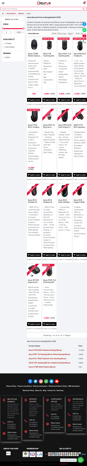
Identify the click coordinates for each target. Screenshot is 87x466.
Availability (9, 39)
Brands (7, 53)
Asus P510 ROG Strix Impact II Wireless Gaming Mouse (65, 126)
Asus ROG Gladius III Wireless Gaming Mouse (47, 201)
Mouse (21, 13)
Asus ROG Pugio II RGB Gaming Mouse (79, 201)
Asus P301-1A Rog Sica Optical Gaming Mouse (49, 126)
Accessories (11, 13)
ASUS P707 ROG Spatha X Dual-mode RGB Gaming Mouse (80, 126)
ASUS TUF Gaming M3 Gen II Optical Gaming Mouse (49, 55)
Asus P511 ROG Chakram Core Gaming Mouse (80, 55)
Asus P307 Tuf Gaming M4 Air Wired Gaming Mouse (64, 55)
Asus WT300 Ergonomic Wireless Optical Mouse (34, 281)
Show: (78, 33)
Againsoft (64, 464)
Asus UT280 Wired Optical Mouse (34, 55)
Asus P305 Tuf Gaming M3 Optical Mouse (49, 281)
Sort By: (54, 33)
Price (5, 24)
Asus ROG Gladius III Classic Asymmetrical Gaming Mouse (34, 201)
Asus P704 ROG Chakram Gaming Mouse (34, 126)
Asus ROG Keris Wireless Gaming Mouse (64, 201)
